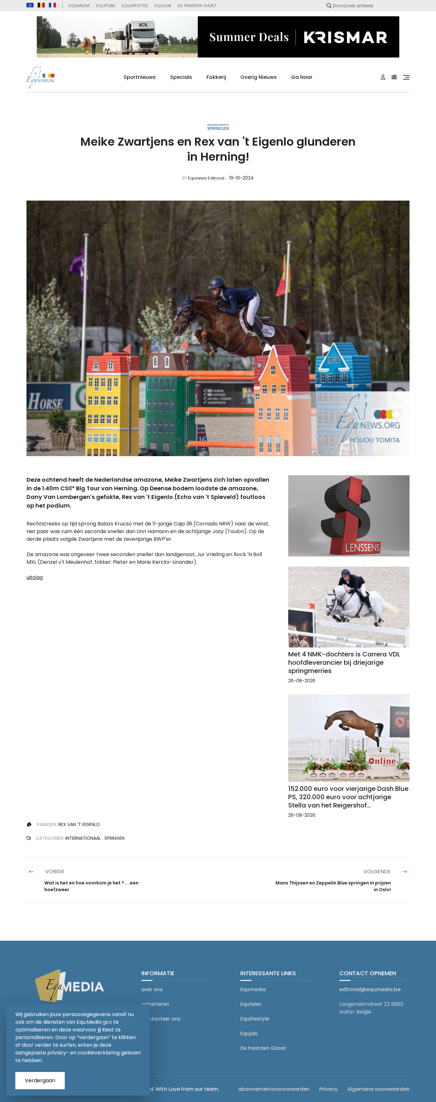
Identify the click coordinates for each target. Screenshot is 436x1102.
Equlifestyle (135, 6)
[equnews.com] (30, 5)
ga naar (301, 77)
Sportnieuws (140, 77)
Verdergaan (40, 1080)
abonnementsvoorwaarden (274, 1089)
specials (181, 77)
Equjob (162, 6)
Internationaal (83, 838)
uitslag (34, 577)
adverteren (155, 1004)
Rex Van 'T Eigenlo (79, 824)
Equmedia (79, 6)
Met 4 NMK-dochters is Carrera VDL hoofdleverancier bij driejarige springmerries (344, 662)
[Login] (383, 77)
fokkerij (216, 77)
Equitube (106, 6)
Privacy (328, 1089)
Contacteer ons (161, 1018)
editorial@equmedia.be (370, 989)
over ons (152, 989)
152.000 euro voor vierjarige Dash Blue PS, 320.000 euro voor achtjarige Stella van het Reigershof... (348, 797)
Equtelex (250, 1004)
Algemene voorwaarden (378, 1089)
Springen (218, 128)
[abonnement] (394, 77)
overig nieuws (258, 77)
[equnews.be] (41, 5)
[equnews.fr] (52, 5)
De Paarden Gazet (196, 6)
